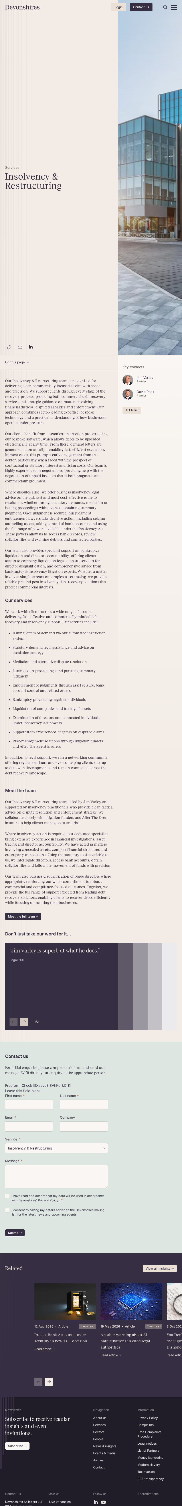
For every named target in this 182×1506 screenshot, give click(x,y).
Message (12, 1161)
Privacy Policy (147, 1418)
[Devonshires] (17, 7)
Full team (132, 410)
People (98, 1439)
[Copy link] (9, 347)
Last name (68, 1096)
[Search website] (165, 7)
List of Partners (148, 1450)
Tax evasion (146, 1472)
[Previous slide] (14, 1022)
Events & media (104, 1453)
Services (99, 1425)
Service (11, 1139)
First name (13, 1096)
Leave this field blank (23, 1091)
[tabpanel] (98, 1334)
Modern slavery (148, 1464)
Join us (98, 1460)
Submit (13, 1233)
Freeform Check (18, 1085)
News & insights (104, 1446)
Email (9, 1117)
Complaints (145, 1425)
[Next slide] (24, 1022)
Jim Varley (92, 802)
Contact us (141, 7)
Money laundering (150, 1457)
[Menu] (174, 7)
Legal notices (147, 1443)
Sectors (98, 1432)
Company (67, 1117)
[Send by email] (20, 347)
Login (119, 7)
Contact (99, 1467)
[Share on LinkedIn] (30, 347)
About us (99, 1418)
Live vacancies (60, 1502)
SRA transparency (150, 1479)
